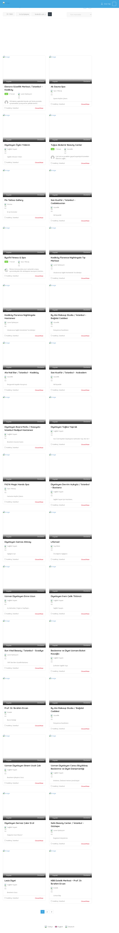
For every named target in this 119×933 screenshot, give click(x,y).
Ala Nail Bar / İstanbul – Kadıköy (22, 372)
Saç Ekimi (56, 546)
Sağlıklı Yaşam (12, 149)
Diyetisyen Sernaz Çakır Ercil (19, 823)
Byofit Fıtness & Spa (15, 257)
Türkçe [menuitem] (50, 927)
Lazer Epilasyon (26, 94)
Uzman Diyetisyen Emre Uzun (20, 596)
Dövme (9, 204)
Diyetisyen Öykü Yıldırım (17, 144)
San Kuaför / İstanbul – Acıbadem (69, 372)
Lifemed (55, 541)
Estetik (9, 712)
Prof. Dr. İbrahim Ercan (16, 708)
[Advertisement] (47, 38)
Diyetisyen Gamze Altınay (18, 541)
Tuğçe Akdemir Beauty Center (66, 144)
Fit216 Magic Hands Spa (17, 484)
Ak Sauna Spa (58, 86)
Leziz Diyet (10, 880)
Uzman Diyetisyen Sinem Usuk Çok (23, 765)
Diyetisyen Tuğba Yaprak (64, 426)
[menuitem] (49, 927)
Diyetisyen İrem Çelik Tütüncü (66, 596)
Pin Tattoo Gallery (14, 200)
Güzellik (70, 149)
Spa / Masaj (57, 91)
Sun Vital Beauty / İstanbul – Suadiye (24, 650)
